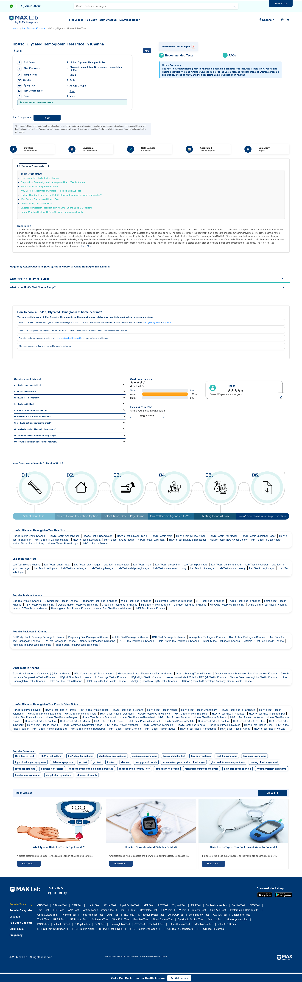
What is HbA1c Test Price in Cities (29, 278)
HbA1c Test (93, 905)
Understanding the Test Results (36, 203)
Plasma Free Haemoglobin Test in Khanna (253, 677)
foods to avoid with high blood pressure (91, 768)
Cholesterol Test (241, 914)
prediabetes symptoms (144, 756)
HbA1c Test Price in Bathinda (210, 717)
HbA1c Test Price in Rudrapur (229, 713)
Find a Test (76, 20)
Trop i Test (43, 910)
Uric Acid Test (218, 910)
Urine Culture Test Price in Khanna (267, 604)
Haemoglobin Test (120, 924)
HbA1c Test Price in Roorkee (249, 721)
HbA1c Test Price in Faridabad (99, 717)
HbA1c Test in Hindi (51, 756)
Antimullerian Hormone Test (98, 910)
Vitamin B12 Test (227, 924)
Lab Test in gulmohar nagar (226, 564)
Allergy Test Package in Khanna (207, 637)
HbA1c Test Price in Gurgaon (62, 717)
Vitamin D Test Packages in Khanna (264, 641)
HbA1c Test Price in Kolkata (269, 728)
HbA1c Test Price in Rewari (43, 725)
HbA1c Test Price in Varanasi (122, 725)
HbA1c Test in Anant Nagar (64, 536)
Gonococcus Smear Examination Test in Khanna (145, 673)
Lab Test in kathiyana (46, 568)
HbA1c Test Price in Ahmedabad (198, 728)
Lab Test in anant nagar (57, 564)
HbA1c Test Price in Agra (191, 725)
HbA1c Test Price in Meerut (75, 721)
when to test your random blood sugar (184, 762)
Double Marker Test (216, 905)
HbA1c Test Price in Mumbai (174, 717)
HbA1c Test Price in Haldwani (144, 721)
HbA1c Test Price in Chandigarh (199, 710)
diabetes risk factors (52, 768)
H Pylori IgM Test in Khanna (145, 677)
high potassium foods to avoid (201, 768)
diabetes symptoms (62, 762)
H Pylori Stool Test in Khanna (75, 677)
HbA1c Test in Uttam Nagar (98, 536)
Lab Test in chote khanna (27, 564)
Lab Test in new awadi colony (170, 568)
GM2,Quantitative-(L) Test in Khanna (94, 673)
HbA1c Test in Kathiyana (87, 539)
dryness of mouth (87, 775)
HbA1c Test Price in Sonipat (41, 721)
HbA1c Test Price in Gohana (128, 710)
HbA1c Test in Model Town (132, 536)
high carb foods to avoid (237, 768)
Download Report (129, 20)
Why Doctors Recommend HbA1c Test (40, 199)
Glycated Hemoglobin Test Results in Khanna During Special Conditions (56, 207)
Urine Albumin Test (179, 924)
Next (281, 395)
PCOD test (43, 924)
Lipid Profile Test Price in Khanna (174, 601)
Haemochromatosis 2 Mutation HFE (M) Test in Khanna (195, 677)
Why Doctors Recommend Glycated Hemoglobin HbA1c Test (51, 190)
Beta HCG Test (127, 910)
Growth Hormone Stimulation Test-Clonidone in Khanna (246, 673)
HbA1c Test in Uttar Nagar (265, 539)
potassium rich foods (167, 768)
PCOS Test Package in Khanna (137, 641)
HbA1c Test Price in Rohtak (60, 710)
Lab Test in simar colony (232, 568)
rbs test (125, 762)
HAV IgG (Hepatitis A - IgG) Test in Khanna (153, 681)
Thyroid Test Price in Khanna (244, 601)
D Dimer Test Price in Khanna (61, 601)
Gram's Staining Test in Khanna (194, 673)
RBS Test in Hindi (24, 756)
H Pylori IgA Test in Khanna (111, 677)
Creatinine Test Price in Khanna (120, 604)
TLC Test (129, 914)
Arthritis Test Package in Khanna (130, 637)
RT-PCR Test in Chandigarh (177, 929)
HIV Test (181, 910)
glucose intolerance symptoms (228, 762)
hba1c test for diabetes (80, 756)
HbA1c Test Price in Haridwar (154, 713)
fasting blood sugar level (264, 762)
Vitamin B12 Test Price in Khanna (113, 608)
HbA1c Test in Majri (162, 536)
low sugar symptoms (254, 756)
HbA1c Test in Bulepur (95, 543)
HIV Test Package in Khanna (60, 641)
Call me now (181, 978)
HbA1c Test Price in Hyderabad (88, 728)
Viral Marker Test (203, 924)
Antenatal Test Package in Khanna (32, 644)
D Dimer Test (60, 905)
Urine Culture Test (47, 914)
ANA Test (73, 910)
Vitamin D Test (62, 924)
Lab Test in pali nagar (196, 564)
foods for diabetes (25, 768)
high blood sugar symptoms (30, 762)
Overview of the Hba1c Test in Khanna (40, 178)
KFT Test (148, 905)
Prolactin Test (198, 910)
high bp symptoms (227, 756)
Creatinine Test (148, 910)
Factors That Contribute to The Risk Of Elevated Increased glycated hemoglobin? (61, 195)
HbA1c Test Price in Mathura (225, 725)
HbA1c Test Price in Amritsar (80, 713)
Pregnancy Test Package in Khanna (88, 637)
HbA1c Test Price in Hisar (94, 710)
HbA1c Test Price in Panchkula (238, 710)
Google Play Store (152, 322)
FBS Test (58, 910)
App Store (167, 322)
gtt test (83, 762)
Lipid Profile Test (129, 905)
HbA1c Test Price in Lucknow (247, 717)
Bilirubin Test (140, 919)
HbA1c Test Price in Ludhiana (44, 713)
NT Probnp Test (78, 919)
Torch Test (43, 919)
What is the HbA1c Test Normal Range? (33, 287)
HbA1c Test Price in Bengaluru (49, 728)
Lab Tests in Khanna (33, 28)
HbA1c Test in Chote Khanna (29, 536)
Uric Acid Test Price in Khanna (227, 604)
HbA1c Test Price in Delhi (27, 710)
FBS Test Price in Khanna (156, 604)
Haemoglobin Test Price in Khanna (71, 608)
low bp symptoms (201, 756)
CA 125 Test (220, 914)
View (72, 90)
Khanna (267, 20)
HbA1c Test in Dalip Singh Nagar (188, 539)
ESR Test (77, 905)
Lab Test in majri (142, 564)
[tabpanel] (244, 393)
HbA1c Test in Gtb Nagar (152, 539)
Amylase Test (214, 919)
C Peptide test (82, 924)
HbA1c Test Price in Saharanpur (267, 713)
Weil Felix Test (120, 919)
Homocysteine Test (237, 919)
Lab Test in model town (117, 564)
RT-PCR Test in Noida (82, 929)
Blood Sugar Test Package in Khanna (77, 644)
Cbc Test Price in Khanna (27, 601)
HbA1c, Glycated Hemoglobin (69, 338)
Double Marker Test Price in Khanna (78, 604)
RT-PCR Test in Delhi (111, 929)
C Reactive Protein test (151, 914)
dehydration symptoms (58, 775)
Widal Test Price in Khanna (136, 601)
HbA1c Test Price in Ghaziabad (137, 717)
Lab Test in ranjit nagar (262, 568)
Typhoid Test (69, 914)
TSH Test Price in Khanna (40, 604)
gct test (97, 762)
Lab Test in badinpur (257, 564)
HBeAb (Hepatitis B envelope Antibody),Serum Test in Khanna (217, 681)
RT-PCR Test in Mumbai (210, 929)
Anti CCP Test (176, 914)
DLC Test (100, 924)
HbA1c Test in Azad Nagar (119, 539)
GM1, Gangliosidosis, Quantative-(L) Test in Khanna (42, 673)
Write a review (147, 415)
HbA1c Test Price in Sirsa (258, 725)
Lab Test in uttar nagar (202, 568)
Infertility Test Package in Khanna (221, 641)
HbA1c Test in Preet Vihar (191, 536)
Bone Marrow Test (199, 914)
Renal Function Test (92, 914)
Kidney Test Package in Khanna (97, 641)
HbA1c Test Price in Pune (108, 721)
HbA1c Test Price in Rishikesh (191, 713)
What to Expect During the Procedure (39, 186)
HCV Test (166, 910)
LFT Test (163, 905)
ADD (147, 50)
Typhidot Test (156, 924)
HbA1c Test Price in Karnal (235, 728)
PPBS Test (59, 919)
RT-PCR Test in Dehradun (142, 929)
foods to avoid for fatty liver (134, 768)
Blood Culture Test (162, 919)
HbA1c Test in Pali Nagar (223, 536)
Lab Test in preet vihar (167, 564)
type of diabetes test (174, 756)
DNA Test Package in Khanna (169, 637)
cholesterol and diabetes (112, 756)
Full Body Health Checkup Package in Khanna (39, 637)
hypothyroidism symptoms (271, 768)
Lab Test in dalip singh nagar (133, 568)
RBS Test (254, 905)
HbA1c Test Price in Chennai (125, 728)
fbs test (111, 762)
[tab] (21, 906)
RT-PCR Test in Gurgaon (51, 929)
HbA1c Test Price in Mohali (162, 710)
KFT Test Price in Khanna (150, 608)
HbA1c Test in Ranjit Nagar (63, 543)
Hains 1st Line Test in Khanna (66, 681)
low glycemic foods (146, 762)
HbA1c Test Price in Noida (28, 717)
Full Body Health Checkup (101, 20)
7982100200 (32, 6)
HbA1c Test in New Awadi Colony (229, 539)
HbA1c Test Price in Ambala (158, 725)
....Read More (85, 246)
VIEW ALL (273, 793)
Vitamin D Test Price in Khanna (30, 608)
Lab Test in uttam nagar (87, 564)
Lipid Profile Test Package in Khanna (179, 641)
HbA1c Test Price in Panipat (214, 721)
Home (16, 28)
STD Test (139, 924)
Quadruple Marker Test (190, 919)
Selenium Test (100, 919)
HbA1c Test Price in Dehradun (117, 713)
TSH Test (196, 905)
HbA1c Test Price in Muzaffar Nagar (82, 725)
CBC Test (42, 905)
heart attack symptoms (27, 775)
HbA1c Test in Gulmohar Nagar (258, 536)
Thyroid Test (179, 905)
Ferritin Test (238, 905)
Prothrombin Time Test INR (245, 910)
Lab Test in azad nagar (74, 568)
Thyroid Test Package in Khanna (247, 637)
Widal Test (110, 905)
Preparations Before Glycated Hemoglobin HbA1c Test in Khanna (53, 182)
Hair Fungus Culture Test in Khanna (106, 681)
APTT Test (113, 914)
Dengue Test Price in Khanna (190, 604)
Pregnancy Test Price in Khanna (99, 601)
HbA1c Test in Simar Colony (29, 543)
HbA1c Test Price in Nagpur (161, 728)
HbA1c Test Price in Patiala (179, 721)
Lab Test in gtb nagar (102, 568)
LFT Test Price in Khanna (210, 601)
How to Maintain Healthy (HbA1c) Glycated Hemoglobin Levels (52, 212)
